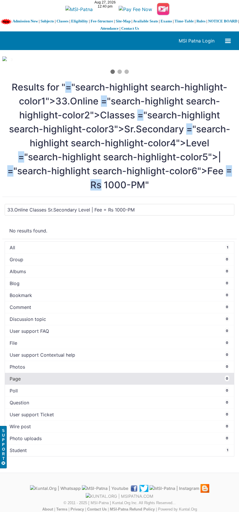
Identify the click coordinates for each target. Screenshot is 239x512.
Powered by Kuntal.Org (177, 509)
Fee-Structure (102, 21)
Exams (166, 21)
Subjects (47, 21)
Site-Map (123, 21)
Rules (200, 21)
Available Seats (145, 21)
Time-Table (184, 21)
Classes (62, 21)
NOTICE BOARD (222, 21)
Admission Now (25, 21)
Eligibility (79, 21)
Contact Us (130, 28)
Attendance (109, 28)
